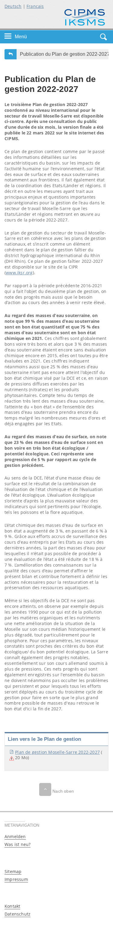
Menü (21, 36)
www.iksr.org (19, 272)
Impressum (16, 879)
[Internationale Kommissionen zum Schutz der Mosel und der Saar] (84, 17)
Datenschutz (17, 914)
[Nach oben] (45, 789)
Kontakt (12, 906)
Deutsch (13, 6)
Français (35, 6)
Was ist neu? (17, 844)
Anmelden (15, 836)
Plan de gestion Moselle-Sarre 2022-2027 (57, 752)
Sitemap (13, 871)
